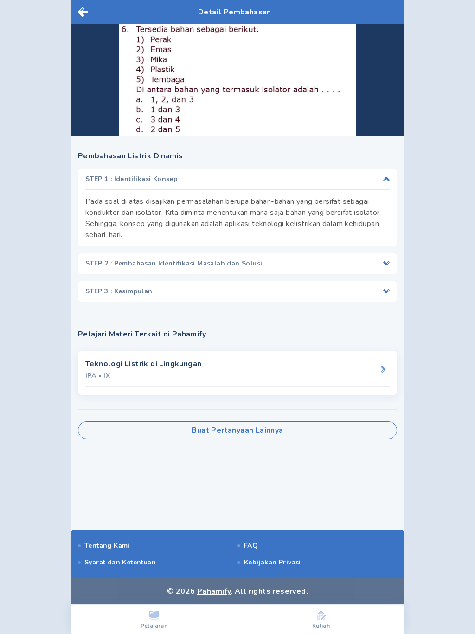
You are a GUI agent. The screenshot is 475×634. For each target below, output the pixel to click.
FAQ (251, 545)
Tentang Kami (107, 545)
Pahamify (214, 591)
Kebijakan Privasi (272, 562)
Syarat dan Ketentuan (120, 562)
